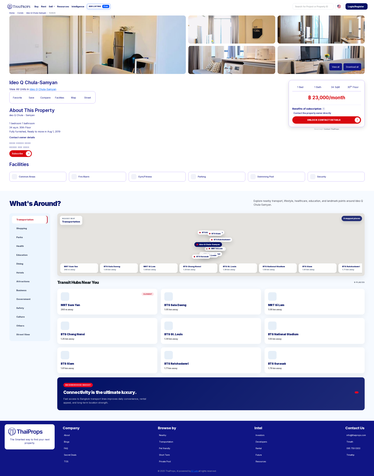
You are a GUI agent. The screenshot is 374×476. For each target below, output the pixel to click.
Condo (20, 13)
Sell (51, 6)
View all (335, 67)
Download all (352, 67)
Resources (63, 6)
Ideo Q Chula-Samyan (36, 13)
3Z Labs (195, 471)
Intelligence (78, 6)
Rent (43, 6)
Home (12, 13)
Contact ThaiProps (331, 129)
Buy (36, 6)
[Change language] (339, 6)
